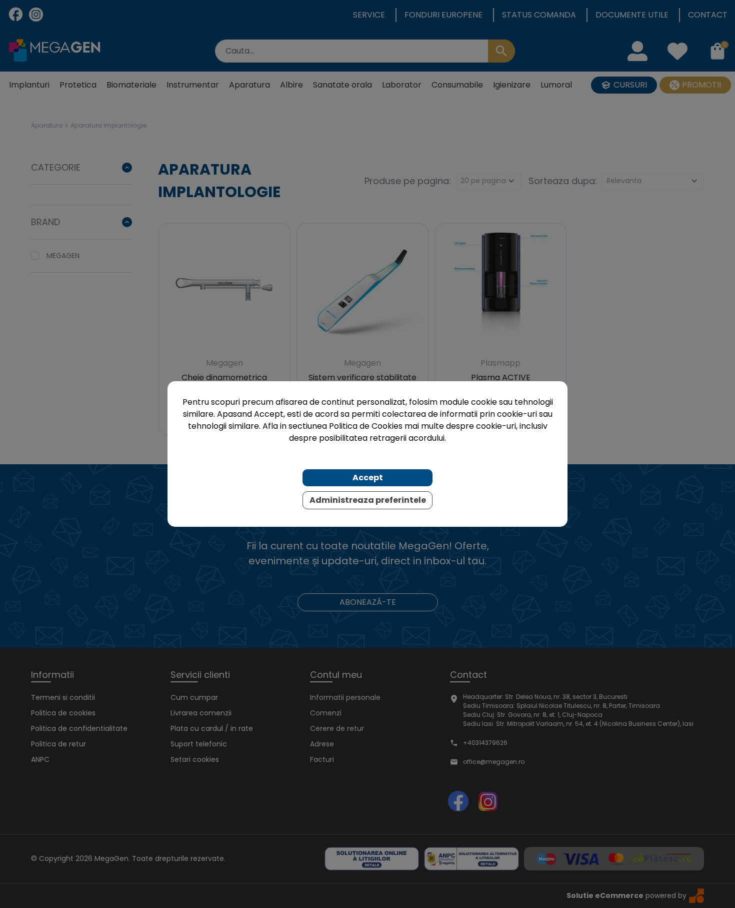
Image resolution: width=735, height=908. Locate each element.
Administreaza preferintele (368, 500)
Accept (367, 477)
